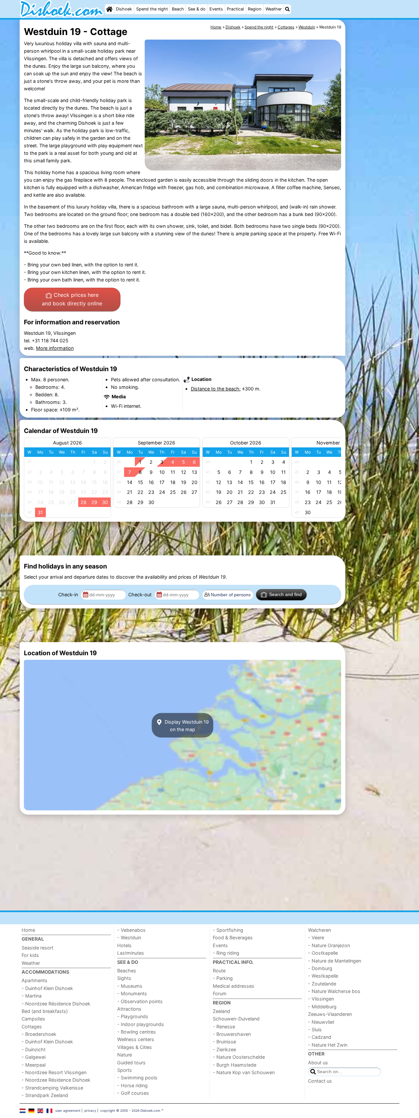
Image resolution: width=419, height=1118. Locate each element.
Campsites (33, 1018)
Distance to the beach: (216, 388)
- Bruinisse (224, 1041)
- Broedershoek (39, 1034)
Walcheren (319, 930)
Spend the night (152, 9)
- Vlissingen (321, 998)
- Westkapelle (323, 976)
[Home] (109, 9)
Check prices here (72, 299)
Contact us (320, 1081)
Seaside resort (37, 947)
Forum (220, 993)
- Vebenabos (131, 930)
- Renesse (224, 1026)
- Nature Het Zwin (327, 1045)
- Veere (316, 937)
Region (254, 9)
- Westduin (129, 937)
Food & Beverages (233, 937)
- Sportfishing (228, 930)
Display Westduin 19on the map (186, 725)
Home (28, 930)
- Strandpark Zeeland (45, 1095)
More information (55, 348)
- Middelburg (322, 1006)
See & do (197, 9)
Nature (124, 1054)
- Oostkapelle (323, 953)
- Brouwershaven (232, 1034)
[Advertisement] (373, 170)
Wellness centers (135, 1039)
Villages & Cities (134, 1047)
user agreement (68, 1110)
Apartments (34, 980)
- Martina (32, 996)
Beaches (126, 970)
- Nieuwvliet (321, 1022)
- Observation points (140, 1001)
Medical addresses (233, 986)
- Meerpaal (34, 1065)
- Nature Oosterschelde (239, 1057)
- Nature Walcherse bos (334, 991)
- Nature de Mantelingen (334, 961)
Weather (273, 9)
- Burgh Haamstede (234, 1065)
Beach (178, 9)
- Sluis (315, 1029)
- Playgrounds (132, 1016)
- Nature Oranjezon (329, 945)
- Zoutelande (322, 983)
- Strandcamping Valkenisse (52, 1088)
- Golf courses (133, 1093)
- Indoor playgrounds (140, 1024)
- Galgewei (34, 1057)
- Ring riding (226, 953)
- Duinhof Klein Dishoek (47, 988)
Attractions (129, 1009)
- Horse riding (132, 1085)
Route (219, 970)
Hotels (124, 945)
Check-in (68, 594)
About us (318, 1062)
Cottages (32, 1026)
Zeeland (221, 1011)
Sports (124, 1070)
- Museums (129, 986)
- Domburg (320, 968)
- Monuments (132, 993)
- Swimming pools (137, 1077)
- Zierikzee (224, 1049)
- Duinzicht (34, 1049)
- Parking (223, 978)
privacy (90, 1110)
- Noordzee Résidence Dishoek (56, 1003)
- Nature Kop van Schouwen (244, 1072)
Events (216, 9)
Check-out (140, 594)
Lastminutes (130, 953)
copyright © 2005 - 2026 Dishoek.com (130, 1110)
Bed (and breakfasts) (45, 1011)
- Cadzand (319, 1037)
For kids (30, 955)
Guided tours (131, 1062)
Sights (124, 978)
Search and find (285, 594)
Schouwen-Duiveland (236, 1018)
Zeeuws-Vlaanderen (330, 1014)
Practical (235, 9)
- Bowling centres (136, 1032)
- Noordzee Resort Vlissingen (54, 1072)
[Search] (287, 9)
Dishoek (124, 9)
